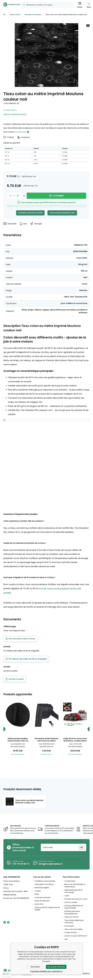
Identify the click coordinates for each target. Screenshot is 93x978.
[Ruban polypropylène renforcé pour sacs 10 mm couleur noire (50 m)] (18, 715)
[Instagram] (8, 922)
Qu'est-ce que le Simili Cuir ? (75, 936)
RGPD (37, 894)
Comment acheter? (43, 897)
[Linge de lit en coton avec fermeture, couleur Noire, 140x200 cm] (75, 715)
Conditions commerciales (45, 881)
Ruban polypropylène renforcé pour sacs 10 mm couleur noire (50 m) (17, 739)
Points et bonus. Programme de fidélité (47, 908)
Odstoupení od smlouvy (44, 884)
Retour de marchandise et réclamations (74, 885)
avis (65, 939)
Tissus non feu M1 (71, 917)
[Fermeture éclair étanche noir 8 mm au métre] (46, 715)
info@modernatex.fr (50, 863)
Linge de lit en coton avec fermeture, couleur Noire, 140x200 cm (75, 739)
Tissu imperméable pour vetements (74, 921)
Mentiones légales (42, 887)
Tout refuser (35, 967)
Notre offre (39, 904)
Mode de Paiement (42, 901)
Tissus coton (15, 14)
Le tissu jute (69, 926)
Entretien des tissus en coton (75, 899)
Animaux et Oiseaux (32, 14)
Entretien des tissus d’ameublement (72, 912)
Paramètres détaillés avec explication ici (46, 971)
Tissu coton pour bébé (73, 929)
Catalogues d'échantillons (62, 213)
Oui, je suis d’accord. (56, 967)
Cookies (38, 891)
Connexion (81, 847)
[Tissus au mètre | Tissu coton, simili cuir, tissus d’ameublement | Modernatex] (4, 14)
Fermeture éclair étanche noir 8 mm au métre (46, 739)
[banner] (10, 4)
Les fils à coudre (70, 902)
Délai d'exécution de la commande (73, 891)
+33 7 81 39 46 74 (20, 863)
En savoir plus (21, 132)
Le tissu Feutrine (70, 932)
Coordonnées (69, 881)
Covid (66, 896)
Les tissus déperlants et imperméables (73, 906)
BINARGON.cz (85, 973)
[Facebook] (4, 922)
